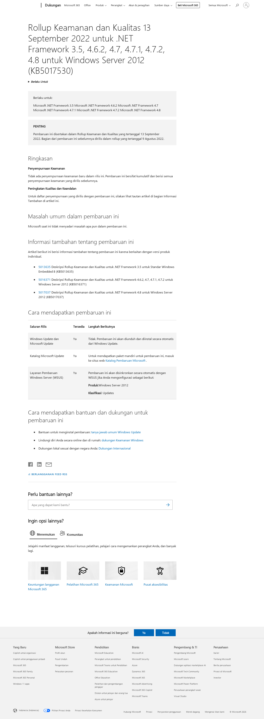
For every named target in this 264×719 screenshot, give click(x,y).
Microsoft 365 (72, 5)
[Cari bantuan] (236, 5)
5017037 (44, 292)
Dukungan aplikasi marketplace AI (190, 665)
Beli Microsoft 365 (188, 5)
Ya (144, 633)
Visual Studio (180, 696)
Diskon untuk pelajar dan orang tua (111, 693)
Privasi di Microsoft (223, 671)
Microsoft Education (104, 652)
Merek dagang (193, 711)
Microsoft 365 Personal (24, 677)
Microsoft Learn (181, 659)
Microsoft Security (140, 659)
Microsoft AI (137, 652)
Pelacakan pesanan (64, 671)
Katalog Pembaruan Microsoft (125, 360)
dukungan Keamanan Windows (122, 440)
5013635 (44, 267)
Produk (100, 5)
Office (87, 5)
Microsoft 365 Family (23, 671)
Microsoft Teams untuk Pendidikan (111, 665)
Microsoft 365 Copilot (142, 689)
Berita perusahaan (222, 665)
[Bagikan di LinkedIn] (37, 463)
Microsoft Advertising (142, 683)
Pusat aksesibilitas (156, 584)
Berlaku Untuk (39, 81)
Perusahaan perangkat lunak (187, 689)
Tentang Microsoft (222, 659)
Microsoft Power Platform (186, 683)
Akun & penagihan (139, 5)
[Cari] (168, 505)
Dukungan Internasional (115, 448)
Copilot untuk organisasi (24, 652)
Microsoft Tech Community (186, 671)
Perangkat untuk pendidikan (108, 659)
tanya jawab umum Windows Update (116, 432)
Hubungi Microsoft (132, 711)
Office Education (102, 677)
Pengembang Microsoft (185, 652)
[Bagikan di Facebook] (30, 463)
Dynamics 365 (138, 671)
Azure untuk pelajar (104, 699)
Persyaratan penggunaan (169, 711)
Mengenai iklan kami (214, 711)
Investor (217, 677)
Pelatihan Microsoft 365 (83, 584)
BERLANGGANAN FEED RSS (49, 474)
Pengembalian (61, 665)
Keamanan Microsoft (119, 584)
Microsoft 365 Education (106, 671)
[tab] (43, 534)
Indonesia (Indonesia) (29, 710)
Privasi (149, 711)
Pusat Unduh (61, 659)
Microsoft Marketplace (184, 677)
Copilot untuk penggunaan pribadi (29, 659)
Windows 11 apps (21, 683)
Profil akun (60, 652)
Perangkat (116, 5)
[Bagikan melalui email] (47, 463)
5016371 (44, 279)
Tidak (165, 633)
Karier (216, 652)
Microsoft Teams (140, 696)
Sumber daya (161, 5)
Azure (134, 665)
